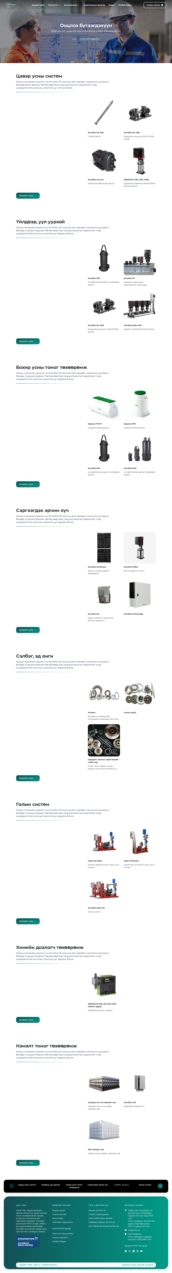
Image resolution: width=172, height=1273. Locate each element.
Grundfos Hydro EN (96, 908)
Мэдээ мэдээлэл (60, 1237)
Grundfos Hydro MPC (133, 325)
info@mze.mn (134, 1230)
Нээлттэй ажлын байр (62, 1234)
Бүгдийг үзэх (26, 195)
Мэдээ (112, 5)
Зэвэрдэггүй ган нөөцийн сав (102, 1102)
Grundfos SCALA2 (96, 180)
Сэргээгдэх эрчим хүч (98, 1185)
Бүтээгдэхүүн (70, 5)
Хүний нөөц (57, 1218)
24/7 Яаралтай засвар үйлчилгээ (104, 1226)
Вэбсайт (125, 1265)
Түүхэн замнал (59, 1214)
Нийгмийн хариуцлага (62, 1222)
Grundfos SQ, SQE (96, 132)
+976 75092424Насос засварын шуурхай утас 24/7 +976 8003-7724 (140, 1236)
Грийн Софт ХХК (137, 1265)
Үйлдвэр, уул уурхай (50, 1185)
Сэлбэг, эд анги (121, 1185)
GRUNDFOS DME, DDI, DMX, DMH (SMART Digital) (102, 1005)
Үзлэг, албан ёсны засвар (100, 1218)
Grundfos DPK (94, 278)
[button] (160, 1185)
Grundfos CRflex (131, 567)
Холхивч (92, 712)
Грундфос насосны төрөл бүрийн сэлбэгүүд (103, 761)
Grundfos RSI (93, 614)
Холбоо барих (124, 5)
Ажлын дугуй (130, 712)
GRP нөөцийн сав (96, 1149)
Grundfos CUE (130, 1102)
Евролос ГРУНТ (95, 424)
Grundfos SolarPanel (97, 567)
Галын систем (145, 1185)
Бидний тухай (38, 5)
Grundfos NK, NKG (132, 132)
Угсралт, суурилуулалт (99, 1214)
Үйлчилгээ (53, 5)
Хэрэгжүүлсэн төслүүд (94, 5)
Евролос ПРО (130, 424)
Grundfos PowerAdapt (133, 614)
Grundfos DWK (130, 468)
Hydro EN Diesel (95, 861)
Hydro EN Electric (131, 861)
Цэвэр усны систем (27, 1185)
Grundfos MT (129, 278)
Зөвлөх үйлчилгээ (97, 1210)
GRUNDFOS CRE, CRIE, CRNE (136, 180)
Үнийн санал (153, 5)
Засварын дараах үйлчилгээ (102, 1222)
